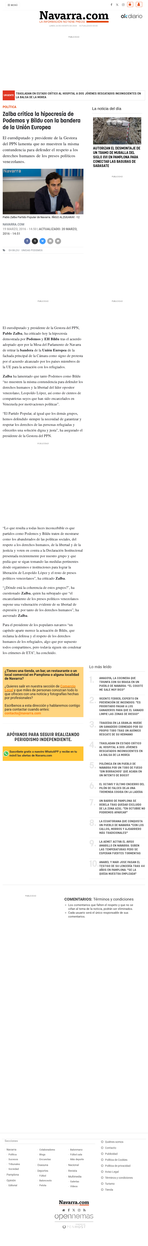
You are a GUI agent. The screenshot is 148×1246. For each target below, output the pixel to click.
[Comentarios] (58, 240)
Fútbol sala (76, 1154)
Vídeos (74, 1186)
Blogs (42, 1154)
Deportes (42, 1171)
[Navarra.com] (74, 16)
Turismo (110, 1183)
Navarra (11, 1149)
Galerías (74, 1181)
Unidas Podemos (32, 250)
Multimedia (75, 1176)
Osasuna (42, 1165)
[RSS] (84, 1210)
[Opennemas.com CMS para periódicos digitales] (74, 1220)
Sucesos (13, 1159)
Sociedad (13, 1168)
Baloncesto (45, 1180)
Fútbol (42, 1175)
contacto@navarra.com (23, 713)
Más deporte (77, 1159)
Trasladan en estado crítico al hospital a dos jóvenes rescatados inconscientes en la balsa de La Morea (78, 95)
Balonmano (76, 1149)
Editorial (12, 1185)
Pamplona (13, 1174)
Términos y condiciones (113, 899)
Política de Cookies (116, 1160)
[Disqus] (103, 974)
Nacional (73, 1165)
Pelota (42, 1185)
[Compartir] (27, 240)
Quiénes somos (114, 1142)
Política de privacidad (117, 1165)
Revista (72, 1171)
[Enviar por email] (50, 240)
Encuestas (45, 1159)
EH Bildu (14, 250)
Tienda (109, 1189)
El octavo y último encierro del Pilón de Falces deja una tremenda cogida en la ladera (122, 788)
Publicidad (111, 1154)
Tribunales (14, 1164)
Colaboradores (47, 1149)
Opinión (11, 1180)
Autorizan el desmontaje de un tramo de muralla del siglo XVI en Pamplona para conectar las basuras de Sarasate (116, 157)
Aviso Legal (112, 1171)
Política (12, 1154)
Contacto (110, 1148)
